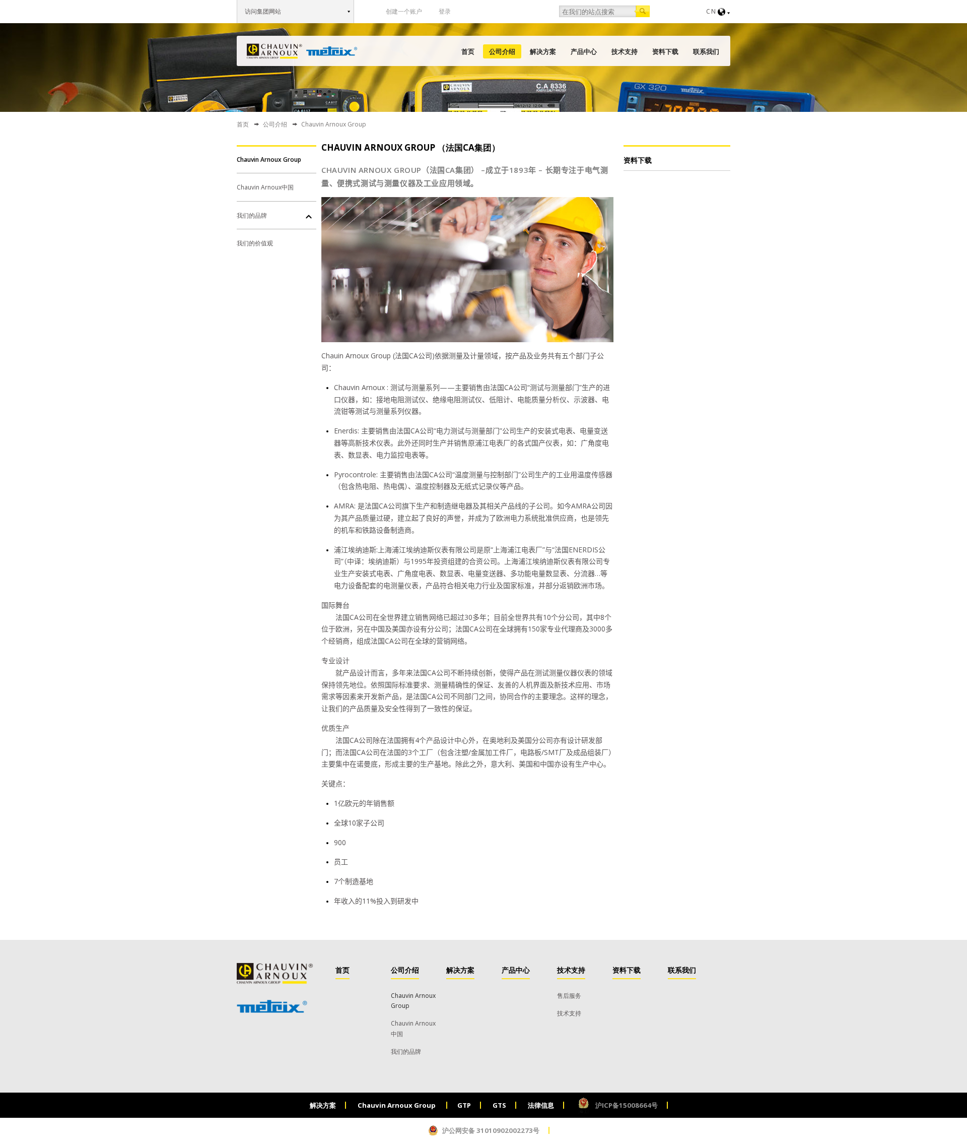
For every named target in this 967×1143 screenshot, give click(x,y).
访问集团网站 (263, 11)
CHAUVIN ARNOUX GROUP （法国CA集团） (410, 147)
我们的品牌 (252, 215)
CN (711, 11)
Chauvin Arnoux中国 (265, 187)
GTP (464, 1105)
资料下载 (665, 51)
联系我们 (706, 51)
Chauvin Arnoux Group (269, 159)
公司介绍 (502, 51)
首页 (467, 51)
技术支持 (624, 51)
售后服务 (569, 995)
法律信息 (541, 1105)
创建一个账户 (404, 11)
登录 (445, 11)
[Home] (302, 51)
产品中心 (584, 51)
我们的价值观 (255, 243)
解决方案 (543, 51)
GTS (499, 1105)
